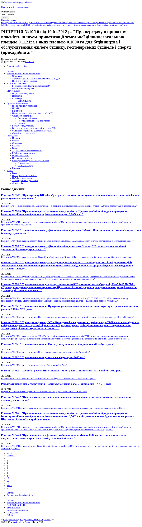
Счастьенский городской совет (15, 7)
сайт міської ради (22, 522)
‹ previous (11, 455)
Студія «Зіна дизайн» (30, 519)
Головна (10, 500)
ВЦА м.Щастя (13, 507)
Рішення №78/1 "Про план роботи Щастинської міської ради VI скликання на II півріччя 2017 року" (62, 370)
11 (8, 480)
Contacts (5, 20)
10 (8, 478)
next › (9, 485)
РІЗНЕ (10, 515)
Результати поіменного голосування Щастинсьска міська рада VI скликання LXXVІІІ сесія (56, 383)
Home (4, 22)
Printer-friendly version (17, 66)
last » (9, 488)
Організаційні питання (17, 510)
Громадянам (12, 512)
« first (9, 453)
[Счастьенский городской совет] (17, 2)
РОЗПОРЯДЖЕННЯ (16, 505)
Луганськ (45, 519)
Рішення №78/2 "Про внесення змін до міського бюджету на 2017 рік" (43, 357)
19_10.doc (29, 61)
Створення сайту (11, 519)
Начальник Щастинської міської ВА (23, 502)
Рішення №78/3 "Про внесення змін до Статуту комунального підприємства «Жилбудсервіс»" (57, 344)
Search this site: (8, 14)
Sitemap (12, 20)
